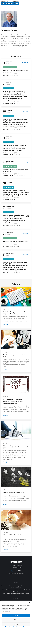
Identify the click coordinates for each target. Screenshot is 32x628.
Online (18, 103)
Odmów (16, 620)
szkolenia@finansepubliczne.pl (17, 573)
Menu (30, 3)
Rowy (17, 75)
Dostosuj (16, 624)
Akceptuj (16, 615)
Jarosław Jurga (8, 75)
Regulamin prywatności (21, 626)
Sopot (17, 246)
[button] (29, 602)
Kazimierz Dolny (20, 175)
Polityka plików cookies (10, 626)
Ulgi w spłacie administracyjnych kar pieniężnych (16, 593)
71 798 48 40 (17, 570)
